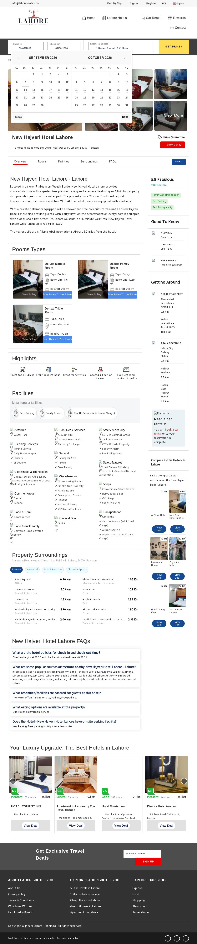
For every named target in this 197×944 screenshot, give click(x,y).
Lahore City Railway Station (167, 352)
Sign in (133, 3)
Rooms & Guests (99, 44)
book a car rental (166, 432)
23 (42, 97)
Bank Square (96, 672)
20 (17, 97)
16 (42, 89)
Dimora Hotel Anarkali (162, 806)
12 (67, 82)
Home (90, 17)
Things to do (141, 906)
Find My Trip (114, 3)
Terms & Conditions (21, 900)
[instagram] (186, 938)
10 (50, 82)
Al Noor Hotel (158, 515)
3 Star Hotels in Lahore (85, 894)
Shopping (139, 900)
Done (125, 116)
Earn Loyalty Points (20, 912)
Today (18, 116)
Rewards (179, 17)
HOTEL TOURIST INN (26, 806)
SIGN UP (148, 861)
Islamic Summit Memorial (119, 672)
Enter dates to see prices (57, 295)
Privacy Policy (16, 894)
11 (59, 82)
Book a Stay (173, 145)
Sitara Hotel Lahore (175, 611)
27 (17, 105)
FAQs (112, 161)
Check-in (17, 44)
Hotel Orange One (158, 611)
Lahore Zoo (53, 676)
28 (25, 105)
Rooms (42, 161)
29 (33, 105)
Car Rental (153, 17)
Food (136, 894)
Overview (20, 161)
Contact (180, 27)
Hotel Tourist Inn (113, 806)
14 (25, 89)
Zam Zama (38, 676)
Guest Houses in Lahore (85, 906)
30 (42, 105)
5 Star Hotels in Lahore (85, 888)
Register (151, 3)
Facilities (63, 161)
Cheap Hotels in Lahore (85, 900)
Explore (137, 888)
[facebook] (168, 938)
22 (33, 97)
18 (59, 89)
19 (67, 89)
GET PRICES (173, 47)
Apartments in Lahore (84, 912)
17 (50, 89)
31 (126, 105)
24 (50, 97)
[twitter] (177, 938)
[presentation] (13, 781)
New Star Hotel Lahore (176, 517)
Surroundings (89, 161)
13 (17, 89)
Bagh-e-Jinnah (69, 676)
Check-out (54, 44)
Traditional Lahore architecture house (108, 679)
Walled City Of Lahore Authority (98, 676)
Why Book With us (20, 906)
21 (25, 97)
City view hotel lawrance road (174, 564)
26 (67, 97)
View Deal (159, 529)
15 (33, 89)
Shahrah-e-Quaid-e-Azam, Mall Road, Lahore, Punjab (54, 679)
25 (59, 97)
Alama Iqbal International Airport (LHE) (168, 303)
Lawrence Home (156, 564)
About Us (14, 888)
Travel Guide (141, 912)
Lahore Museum (22, 676)
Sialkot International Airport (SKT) (168, 323)
